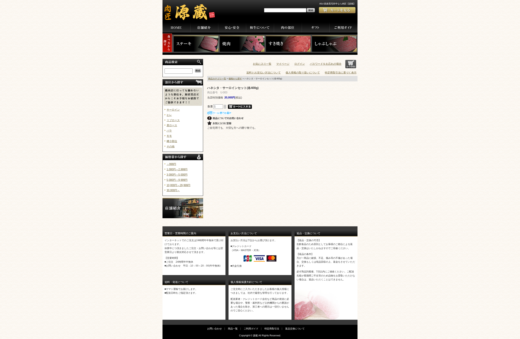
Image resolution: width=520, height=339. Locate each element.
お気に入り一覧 (262, 63)
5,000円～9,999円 (177, 179)
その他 (170, 146)
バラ (169, 130)
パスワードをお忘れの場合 (325, 63)
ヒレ (169, 115)
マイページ (282, 63)
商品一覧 (233, 328)
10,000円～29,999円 (178, 185)
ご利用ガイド (251, 328)
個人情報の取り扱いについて (303, 72)
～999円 (171, 164)
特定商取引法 (271, 328)
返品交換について (295, 328)
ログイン (299, 63)
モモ (169, 135)
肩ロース (172, 125)
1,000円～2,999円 (177, 169)
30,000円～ (173, 190)
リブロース (173, 120)
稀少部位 (172, 141)
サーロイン (173, 109)
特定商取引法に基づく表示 (340, 72)
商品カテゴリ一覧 (217, 78)
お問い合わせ (214, 328)
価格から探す (235, 78)
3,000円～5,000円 (177, 174)
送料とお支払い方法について (263, 72)
